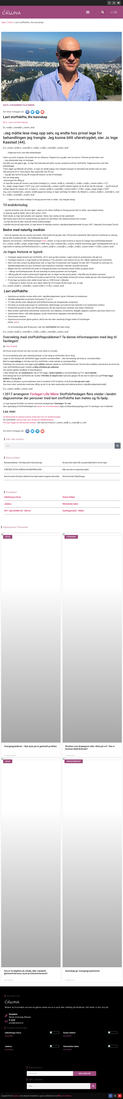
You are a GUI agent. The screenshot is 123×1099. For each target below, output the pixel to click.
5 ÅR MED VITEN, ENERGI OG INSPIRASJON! (23, 469)
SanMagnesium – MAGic (73, 510)
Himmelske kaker (70, 504)
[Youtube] (119, 3)
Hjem (3, 22)
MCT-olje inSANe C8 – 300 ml (17, 510)
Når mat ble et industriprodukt (75, 469)
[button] (88, 12)
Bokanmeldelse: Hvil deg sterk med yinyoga (23, 462)
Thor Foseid (11, 346)
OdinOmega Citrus (12, 497)
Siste (10, 22)
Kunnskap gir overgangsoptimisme (82, 971)
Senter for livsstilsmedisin (48, 406)
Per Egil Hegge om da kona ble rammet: (19, 423)
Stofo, (44, 241)
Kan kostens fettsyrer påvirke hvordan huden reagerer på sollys (31, 476)
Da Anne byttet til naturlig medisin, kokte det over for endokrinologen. (32, 417)
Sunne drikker (68, 497)
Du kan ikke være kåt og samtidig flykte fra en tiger (84, 462)
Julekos (7, 504)
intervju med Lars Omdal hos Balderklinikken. (35, 420)
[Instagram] (114, 3)
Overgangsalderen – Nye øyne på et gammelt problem (30, 746)
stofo (16, 322)
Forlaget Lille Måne (44, 394)
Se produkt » (9, 1036)
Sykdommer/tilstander (22, 105)
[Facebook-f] (109, 3)
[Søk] (118, 446)
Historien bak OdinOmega (73, 476)
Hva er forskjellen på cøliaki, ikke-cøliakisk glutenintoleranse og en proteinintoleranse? (26, 972)
